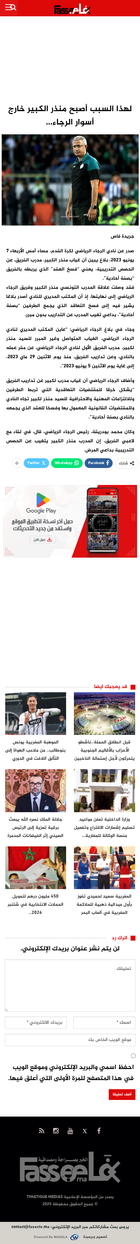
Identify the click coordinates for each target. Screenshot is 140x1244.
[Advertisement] (70, 60)
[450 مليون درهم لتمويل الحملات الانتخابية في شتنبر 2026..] (35, 867)
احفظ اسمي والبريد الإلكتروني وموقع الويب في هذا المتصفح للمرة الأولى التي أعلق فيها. (71, 1073)
